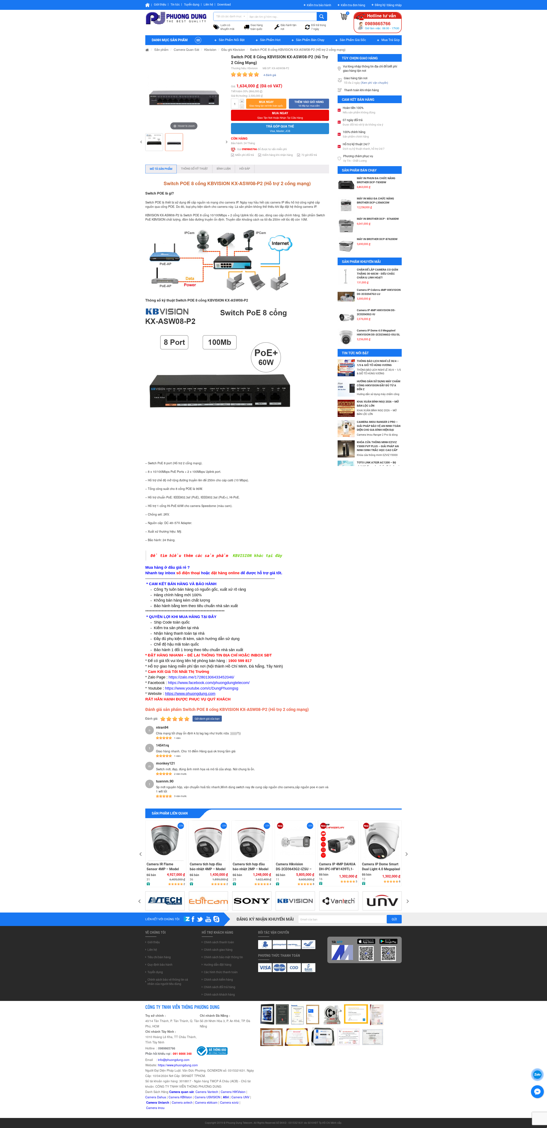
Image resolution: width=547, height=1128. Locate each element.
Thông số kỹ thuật (194, 168)
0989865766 (249, 149)
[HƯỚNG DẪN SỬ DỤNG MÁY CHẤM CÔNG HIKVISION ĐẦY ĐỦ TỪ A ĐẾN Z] (346, 387)
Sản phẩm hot (270, 40)
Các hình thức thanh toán (221, 972)
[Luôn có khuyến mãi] (216, 26)
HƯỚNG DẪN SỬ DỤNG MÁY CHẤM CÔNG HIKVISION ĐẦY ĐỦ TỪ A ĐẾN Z (378, 385)
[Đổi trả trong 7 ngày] (307, 26)
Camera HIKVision (233, 1092)
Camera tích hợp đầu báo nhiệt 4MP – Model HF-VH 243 (207, 866)
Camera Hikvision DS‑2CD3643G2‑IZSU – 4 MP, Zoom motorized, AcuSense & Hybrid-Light (294, 866)
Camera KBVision (180, 1097)
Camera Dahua (155, 1097)
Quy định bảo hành (159, 964)
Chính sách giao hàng (218, 949)
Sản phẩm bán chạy (310, 40)
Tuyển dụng (191, 4)
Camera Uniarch (157, 1102)
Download (224, 4)
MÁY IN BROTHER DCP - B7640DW (378, 198)
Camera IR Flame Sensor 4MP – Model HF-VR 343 (163, 866)
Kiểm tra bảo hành (319, 5)
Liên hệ (208, 4)
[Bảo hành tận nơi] (276, 26)
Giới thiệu (160, 4)
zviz (236, 1102)
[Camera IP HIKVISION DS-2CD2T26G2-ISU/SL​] (346, 337)
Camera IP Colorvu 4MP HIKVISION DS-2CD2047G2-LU (379, 271)
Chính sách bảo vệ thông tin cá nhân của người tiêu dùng (167, 982)
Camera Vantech (207, 1092)
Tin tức (175, 4)
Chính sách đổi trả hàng (219, 987)
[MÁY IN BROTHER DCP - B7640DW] (346, 205)
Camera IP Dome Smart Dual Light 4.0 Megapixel (381, 866)
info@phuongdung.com (174, 1060)
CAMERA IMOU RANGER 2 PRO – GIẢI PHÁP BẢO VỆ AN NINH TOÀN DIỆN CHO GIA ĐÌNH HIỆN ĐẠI (378, 425)
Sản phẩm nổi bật (232, 40)
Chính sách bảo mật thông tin (223, 957)
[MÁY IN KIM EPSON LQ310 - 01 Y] (346, 245)
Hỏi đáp (244, 168)
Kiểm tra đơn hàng (353, 5)
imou (161, 1108)
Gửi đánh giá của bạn (207, 718)
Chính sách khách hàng (219, 994)
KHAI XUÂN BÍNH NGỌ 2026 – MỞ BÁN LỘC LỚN (378, 403)
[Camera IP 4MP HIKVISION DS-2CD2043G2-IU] (346, 296)
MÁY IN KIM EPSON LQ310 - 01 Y (377, 239)
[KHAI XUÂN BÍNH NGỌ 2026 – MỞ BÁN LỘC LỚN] (346, 408)
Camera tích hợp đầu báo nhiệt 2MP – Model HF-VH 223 (250, 866)
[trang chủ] (147, 49)
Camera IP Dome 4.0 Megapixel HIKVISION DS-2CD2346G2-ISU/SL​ (378, 312)
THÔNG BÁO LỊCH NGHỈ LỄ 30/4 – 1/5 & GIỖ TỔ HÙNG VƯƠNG (378, 363)
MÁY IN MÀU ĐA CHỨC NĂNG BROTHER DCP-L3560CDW (375, 180)
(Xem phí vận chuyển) (374, 83)
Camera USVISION (207, 1097)
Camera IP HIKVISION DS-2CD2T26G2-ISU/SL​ (373, 332)
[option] (183, 92)
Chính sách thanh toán (219, 942)
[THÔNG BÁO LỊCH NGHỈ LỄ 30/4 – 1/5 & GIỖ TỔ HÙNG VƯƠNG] (346, 367)
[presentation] (140, 853)
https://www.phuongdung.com (178, 1065)
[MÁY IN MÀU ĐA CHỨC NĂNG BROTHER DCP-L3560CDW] (346, 184)
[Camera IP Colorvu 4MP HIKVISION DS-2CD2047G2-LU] (346, 276)
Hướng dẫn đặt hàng (217, 964)
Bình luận (224, 168)
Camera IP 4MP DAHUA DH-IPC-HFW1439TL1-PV (337, 866)
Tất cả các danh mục (229, 16)
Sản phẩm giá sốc (353, 40)
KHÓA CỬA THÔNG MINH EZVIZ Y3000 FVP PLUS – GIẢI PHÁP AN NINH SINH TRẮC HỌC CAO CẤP (378, 446)
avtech (188, 1102)
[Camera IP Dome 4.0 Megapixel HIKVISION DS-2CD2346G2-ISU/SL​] (346, 316)
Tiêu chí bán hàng (159, 957)
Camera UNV (240, 1097)
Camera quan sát (181, 1092)
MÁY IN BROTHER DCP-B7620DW (377, 218)
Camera (178, 1102)
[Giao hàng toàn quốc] (246, 27)
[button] (266, 103)
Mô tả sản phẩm (161, 168)
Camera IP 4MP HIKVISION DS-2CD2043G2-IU (376, 292)
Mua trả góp (390, 40)
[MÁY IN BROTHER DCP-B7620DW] (346, 225)
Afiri (226, 1097)
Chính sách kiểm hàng (218, 979)
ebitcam (212, 1102)
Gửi (394, 919)
